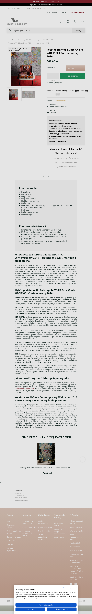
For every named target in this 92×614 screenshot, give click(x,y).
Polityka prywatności (70, 588)
